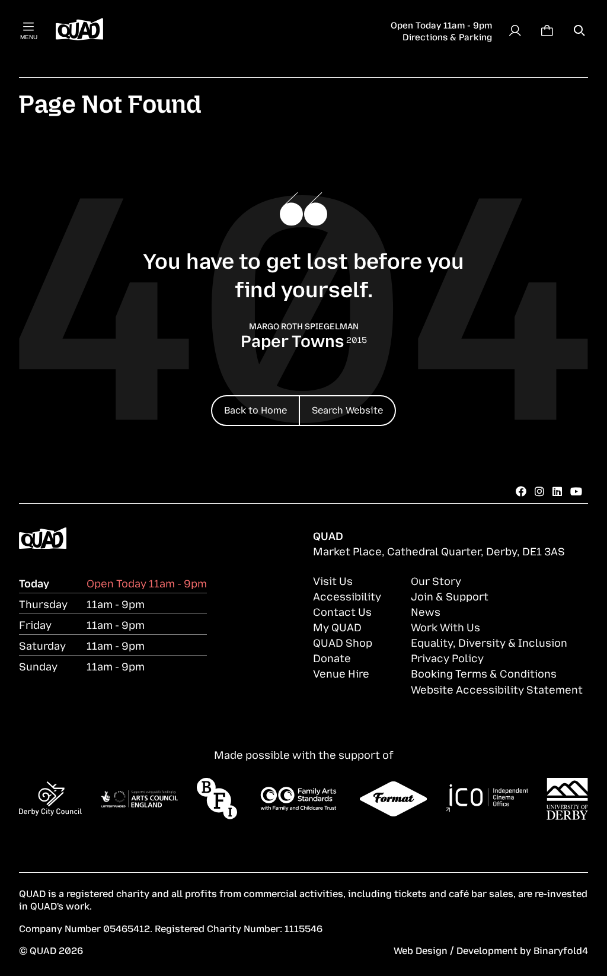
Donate (332, 657)
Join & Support (449, 596)
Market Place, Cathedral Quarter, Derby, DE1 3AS (439, 550)
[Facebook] (521, 491)
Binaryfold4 (560, 949)
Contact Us (342, 611)
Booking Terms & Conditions (484, 673)
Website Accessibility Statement (497, 689)
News (425, 611)
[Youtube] (576, 491)
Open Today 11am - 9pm (441, 24)
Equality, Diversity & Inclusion (489, 642)
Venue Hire (341, 673)
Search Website (347, 409)
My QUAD (337, 626)
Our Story (436, 580)
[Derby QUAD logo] (79, 30)
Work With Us (445, 626)
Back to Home (255, 409)
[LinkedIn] (557, 491)
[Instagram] (539, 491)
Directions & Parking (447, 36)
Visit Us (333, 580)
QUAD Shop (342, 642)
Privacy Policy (447, 657)
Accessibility (347, 596)
